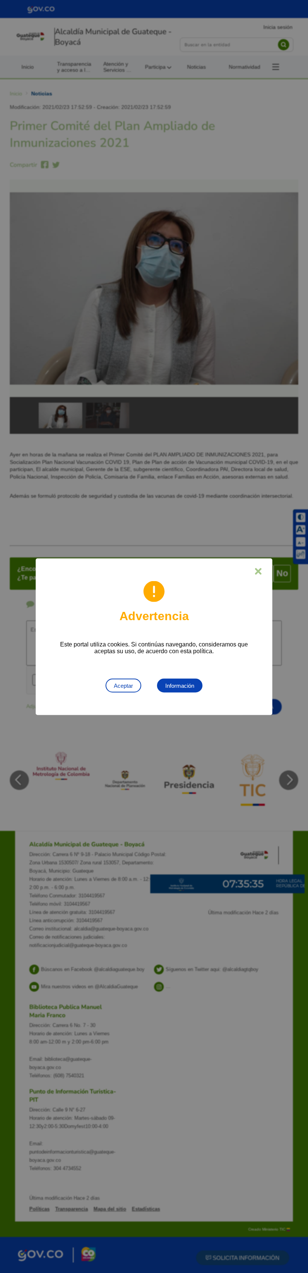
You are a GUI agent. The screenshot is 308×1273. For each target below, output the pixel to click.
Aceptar (123, 685)
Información (179, 685)
